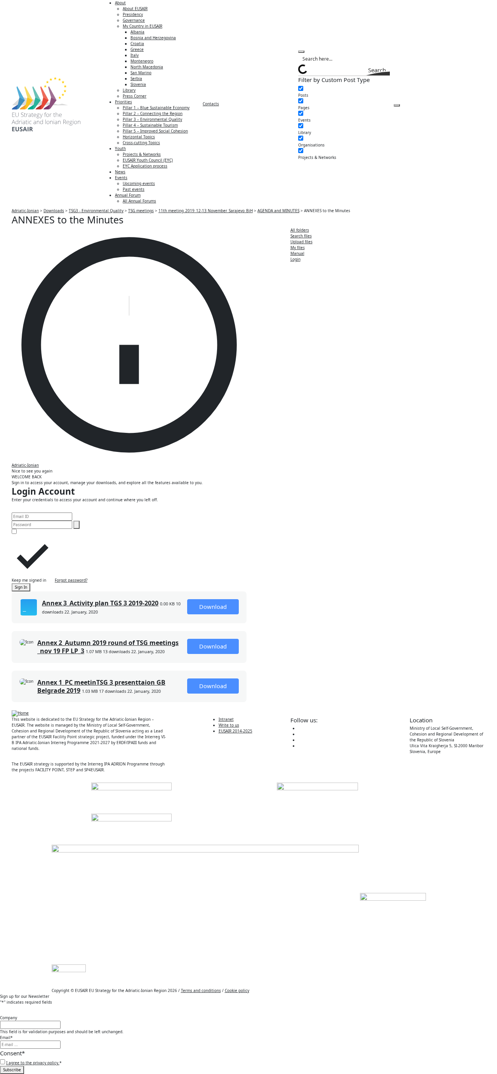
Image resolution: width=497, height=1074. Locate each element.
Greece (137, 49)
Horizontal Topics (139, 136)
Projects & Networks (142, 154)
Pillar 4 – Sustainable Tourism (150, 125)
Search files (301, 236)
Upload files (301, 241)
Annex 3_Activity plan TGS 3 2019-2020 (100, 603)
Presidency (133, 14)
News (120, 171)
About (120, 2)
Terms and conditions (201, 990)
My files (297, 247)
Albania (137, 32)
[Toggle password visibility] (76, 525)
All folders (299, 230)
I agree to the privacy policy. (32, 1062)
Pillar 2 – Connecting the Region (152, 113)
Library (129, 90)
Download (213, 606)
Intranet (226, 719)
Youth (120, 148)
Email (6, 1037)
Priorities (123, 102)
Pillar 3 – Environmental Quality (152, 119)
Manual (297, 253)
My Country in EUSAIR (142, 26)
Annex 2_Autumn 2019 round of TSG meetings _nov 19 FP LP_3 (108, 646)
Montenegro (141, 61)
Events (121, 177)
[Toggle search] (301, 52)
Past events (133, 189)
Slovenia (138, 84)
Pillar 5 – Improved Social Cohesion (155, 131)
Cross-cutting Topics (141, 142)
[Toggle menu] (397, 105)
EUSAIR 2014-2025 (235, 731)
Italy (134, 55)
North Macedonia (146, 67)
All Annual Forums (139, 201)
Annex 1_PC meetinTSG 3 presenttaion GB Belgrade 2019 (101, 686)
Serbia (136, 78)
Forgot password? (71, 580)
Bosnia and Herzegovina (153, 37)
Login (295, 259)
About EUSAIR (135, 8)
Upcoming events (139, 183)
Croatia (137, 43)
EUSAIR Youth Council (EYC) (148, 160)
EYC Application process (145, 166)
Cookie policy (237, 990)
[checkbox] (337, 92)
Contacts (211, 103)
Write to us (229, 725)
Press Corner (134, 96)
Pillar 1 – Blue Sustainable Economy (156, 107)
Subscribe (12, 1069)
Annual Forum (128, 195)
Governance (134, 20)
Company (8, 1017)
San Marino (140, 72)
